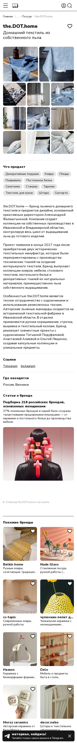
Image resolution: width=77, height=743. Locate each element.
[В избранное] (70, 26)
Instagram (28, 366)
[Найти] (69, 5)
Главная (8, 16)
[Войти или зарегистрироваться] (63, 5)
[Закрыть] (69, 736)
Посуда (27, 16)
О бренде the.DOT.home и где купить (27, 502)
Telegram (10, 366)
